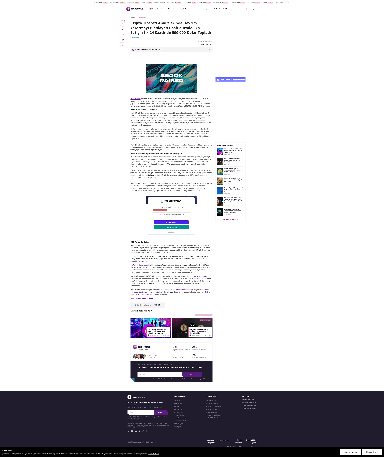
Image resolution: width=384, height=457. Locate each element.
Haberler (159, 9)
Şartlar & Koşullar (210, 441)
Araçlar (206, 9)
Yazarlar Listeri (152, 355)
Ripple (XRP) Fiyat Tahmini (214, 418)
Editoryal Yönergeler (249, 402)
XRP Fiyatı (177, 406)
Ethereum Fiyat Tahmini (213, 415)
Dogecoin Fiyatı (179, 415)
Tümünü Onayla (372, 452)
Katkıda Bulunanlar (249, 399)
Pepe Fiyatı (177, 426)
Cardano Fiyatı (178, 412)
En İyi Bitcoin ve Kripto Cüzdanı (232, 80)
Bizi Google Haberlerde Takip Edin (148, 305)
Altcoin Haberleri (142, 17)
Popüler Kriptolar (180, 396)
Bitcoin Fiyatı (178, 400)
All (150, 9)
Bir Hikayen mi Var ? (234, 446)
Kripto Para (184, 9)
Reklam (253, 446)
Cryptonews (133, 17)
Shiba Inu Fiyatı (178, 409)
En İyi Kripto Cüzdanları (213, 406)
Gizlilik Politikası (238, 441)
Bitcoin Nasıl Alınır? (212, 403)
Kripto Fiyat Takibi (211, 400)
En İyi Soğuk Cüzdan (212, 409)
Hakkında (245, 396)
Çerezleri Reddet (350, 452)
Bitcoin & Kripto (211, 396)
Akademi (197, 9)
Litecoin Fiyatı (178, 424)
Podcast (217, 9)
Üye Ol (192, 374)
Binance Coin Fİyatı (180, 421)
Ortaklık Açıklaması (249, 405)
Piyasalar (171, 9)
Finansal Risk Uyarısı (249, 408)
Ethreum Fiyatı (178, 403)
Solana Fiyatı (178, 418)
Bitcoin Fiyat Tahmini (212, 412)
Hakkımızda (227, 9)
